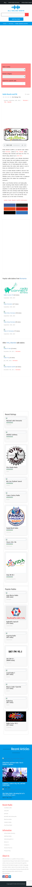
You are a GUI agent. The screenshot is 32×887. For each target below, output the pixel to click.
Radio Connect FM (9, 295)
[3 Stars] (7, 97)
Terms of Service (8, 847)
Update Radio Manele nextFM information (15, 200)
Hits (5, 102)
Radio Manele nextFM (9, 366)
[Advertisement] (16, 44)
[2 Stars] (5, 97)
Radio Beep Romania (9, 322)
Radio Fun (6, 357)
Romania (11, 23)
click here (19, 155)
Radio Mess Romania (9, 313)
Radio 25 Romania (9, 331)
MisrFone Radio (8, 819)
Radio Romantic (8, 304)
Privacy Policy (7, 850)
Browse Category (7, 73)
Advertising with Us (8, 839)
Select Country (6, 67)
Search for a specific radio (9, 80)
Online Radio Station (26, 2)
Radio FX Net (7, 348)
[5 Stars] (10, 97)
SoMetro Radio (7, 822)
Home (4, 23)
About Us (6, 842)
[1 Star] (3, 97)
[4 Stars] (9, 97)
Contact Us (6, 845)
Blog (5, 2)
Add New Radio (16, 19)
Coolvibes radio (8, 807)
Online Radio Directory (13, 2)
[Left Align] (27, 14)
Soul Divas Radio (8, 825)
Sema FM (6, 810)
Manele (9, 102)
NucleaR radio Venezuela (10, 816)
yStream (6, 813)
